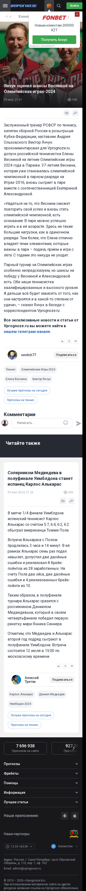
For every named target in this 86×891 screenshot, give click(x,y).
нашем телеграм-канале (27, 331)
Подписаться (66, 355)
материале (52, 839)
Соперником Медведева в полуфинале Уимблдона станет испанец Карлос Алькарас (40, 478)
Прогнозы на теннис (20, 400)
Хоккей (24, 16)
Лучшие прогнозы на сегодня (27, 390)
